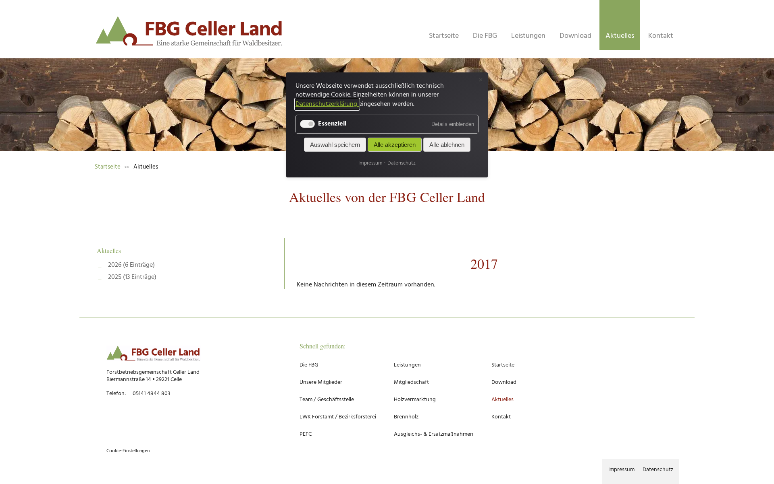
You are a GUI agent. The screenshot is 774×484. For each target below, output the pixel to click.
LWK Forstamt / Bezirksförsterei (338, 417)
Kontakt (660, 36)
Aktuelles (109, 250)
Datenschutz (658, 469)
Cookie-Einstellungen (128, 451)
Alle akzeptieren (395, 145)
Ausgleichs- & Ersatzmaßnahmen (433, 434)
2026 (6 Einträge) (131, 265)
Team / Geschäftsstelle (327, 399)
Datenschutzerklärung (327, 104)
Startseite (444, 36)
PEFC (306, 434)
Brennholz (406, 417)
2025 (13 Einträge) (132, 277)
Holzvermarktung (415, 399)
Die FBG (485, 36)
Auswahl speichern (335, 145)
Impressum (621, 469)
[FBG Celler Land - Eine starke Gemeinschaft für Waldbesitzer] (189, 33)
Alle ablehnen (446, 145)
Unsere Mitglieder (321, 382)
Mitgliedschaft (411, 382)
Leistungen (528, 36)
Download (575, 36)
